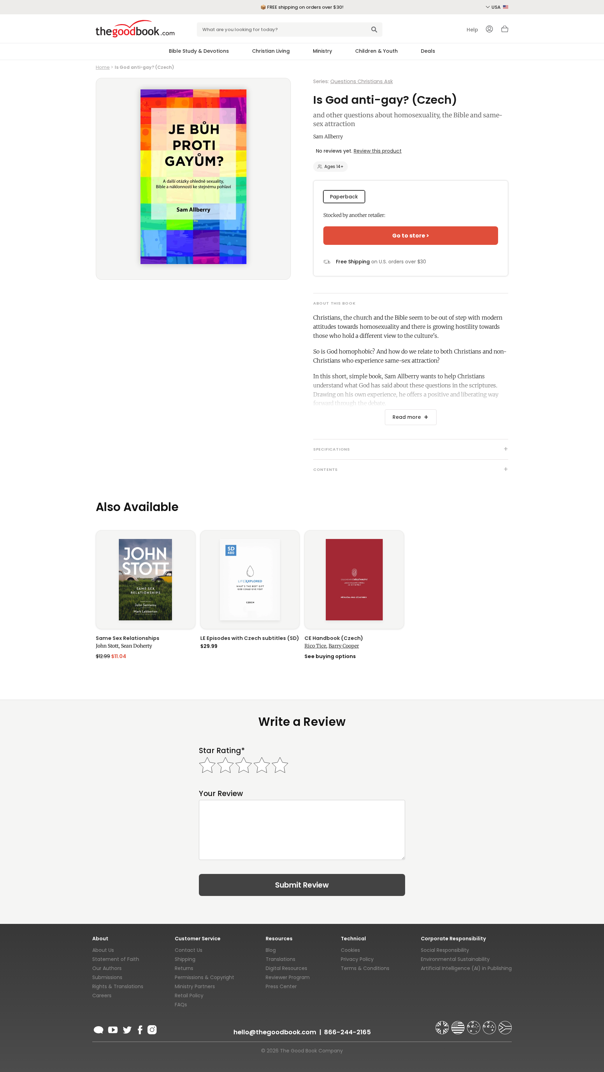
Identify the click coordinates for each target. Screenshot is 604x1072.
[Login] (489, 29)
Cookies (350, 950)
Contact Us (188, 950)
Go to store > (410, 236)
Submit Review (302, 885)
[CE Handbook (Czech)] (354, 579)
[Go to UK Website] (443, 1024)
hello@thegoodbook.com (274, 1032)
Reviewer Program (288, 977)
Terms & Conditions (365, 968)
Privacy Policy (357, 959)
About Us (103, 950)
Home (103, 67)
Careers (102, 995)
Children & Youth (376, 51)
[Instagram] (151, 1028)
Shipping (185, 959)
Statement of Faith (115, 959)
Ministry (322, 51)
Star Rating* (222, 750)
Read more (407, 417)
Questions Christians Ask (361, 81)
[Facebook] (139, 1028)
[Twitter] (126, 1028)
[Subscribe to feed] (98, 1028)
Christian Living (271, 51)
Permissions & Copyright (204, 977)
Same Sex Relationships (127, 638)
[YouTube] (113, 1028)
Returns (184, 968)
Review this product (378, 150)
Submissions (107, 977)
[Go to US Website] (458, 1024)
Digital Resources (286, 968)
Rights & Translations (117, 986)
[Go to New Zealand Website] (490, 1024)
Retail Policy (189, 995)
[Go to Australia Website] (474, 1024)
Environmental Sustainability (455, 959)
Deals (428, 51)
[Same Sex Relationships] (145, 579)
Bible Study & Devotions (199, 51)
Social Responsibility (445, 950)
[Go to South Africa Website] (505, 1024)
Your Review (221, 793)
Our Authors (107, 968)
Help (472, 30)
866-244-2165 (347, 1032)
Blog (271, 950)
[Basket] (504, 30)
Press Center (281, 986)
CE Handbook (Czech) (333, 638)
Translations (280, 959)
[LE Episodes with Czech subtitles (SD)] (250, 579)
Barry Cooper (344, 646)
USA (496, 7)
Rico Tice (315, 646)
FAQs (181, 1004)
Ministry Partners (195, 986)
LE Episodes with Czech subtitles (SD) (249, 638)
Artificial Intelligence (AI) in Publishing (466, 968)
